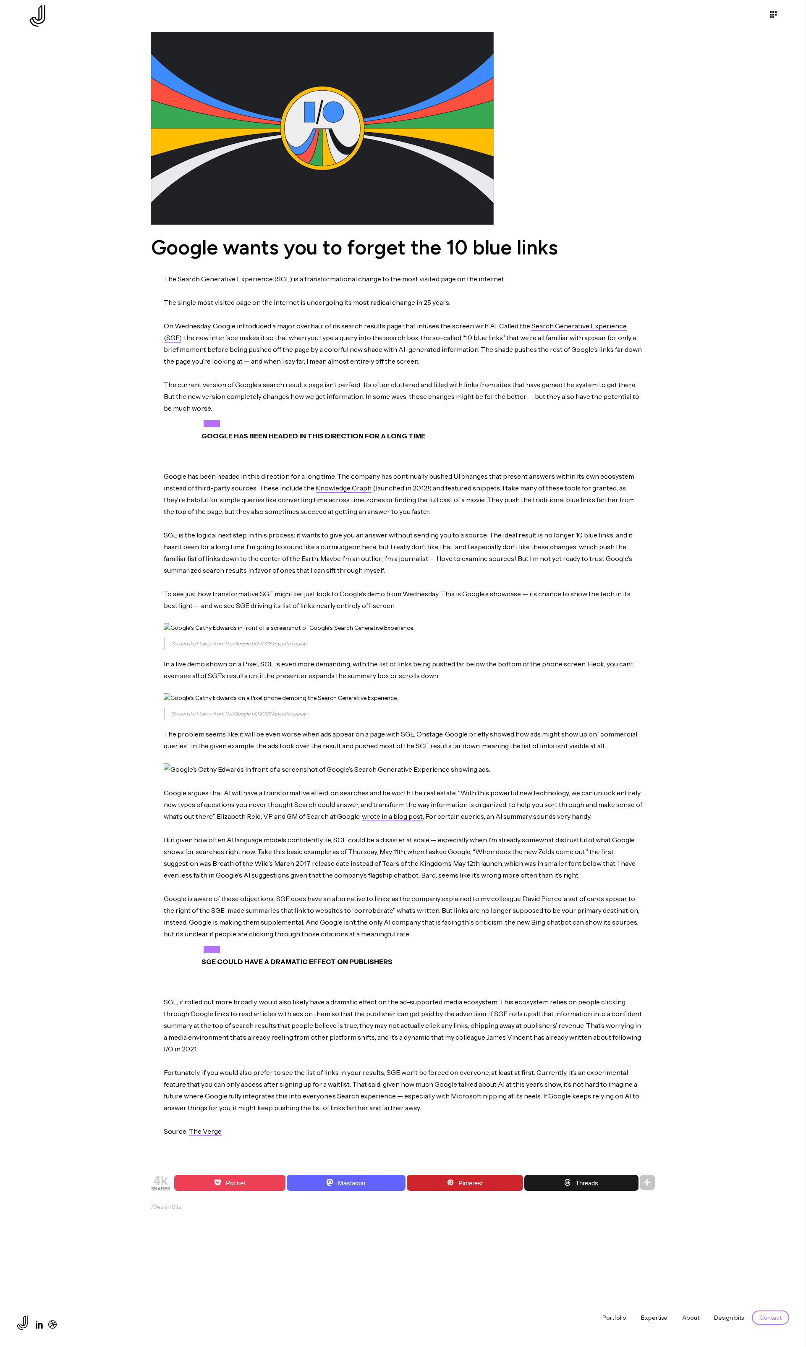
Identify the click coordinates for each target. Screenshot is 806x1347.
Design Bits (167, 1207)
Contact (770, 1317)
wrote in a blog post (392, 816)
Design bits (729, 1317)
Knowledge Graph (344, 488)
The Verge (205, 1131)
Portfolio (614, 1317)
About (690, 1317)
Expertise (654, 1317)
